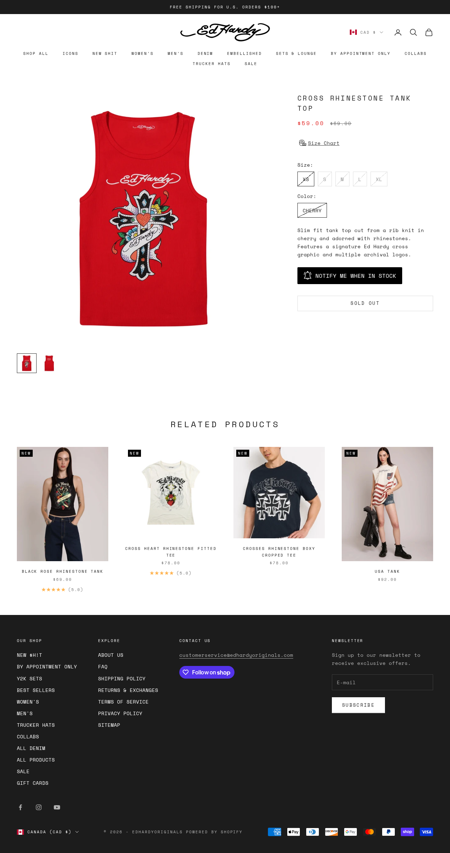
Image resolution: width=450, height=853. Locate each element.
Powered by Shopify (214, 832)
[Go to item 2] (49, 363)
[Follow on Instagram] (38, 807)
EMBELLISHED (244, 53)
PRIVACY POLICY (120, 713)
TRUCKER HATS (211, 63)
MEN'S (176, 53)
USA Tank (387, 571)
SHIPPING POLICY (122, 678)
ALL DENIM (31, 748)
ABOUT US (110, 655)
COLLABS (416, 53)
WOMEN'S (142, 53)
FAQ (103, 666)
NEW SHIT (105, 53)
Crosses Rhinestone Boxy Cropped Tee (279, 552)
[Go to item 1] (27, 363)
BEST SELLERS (36, 690)
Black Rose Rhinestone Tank (63, 571)
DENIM (205, 53)
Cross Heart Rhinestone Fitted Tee (170, 552)
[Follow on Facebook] (20, 807)
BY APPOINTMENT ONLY (361, 53)
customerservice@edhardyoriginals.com (236, 655)
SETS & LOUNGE (296, 53)
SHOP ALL (36, 53)
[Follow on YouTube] (56, 807)
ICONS (70, 53)
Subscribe (358, 704)
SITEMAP (109, 725)
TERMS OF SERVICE (123, 701)
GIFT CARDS (33, 783)
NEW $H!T (29, 655)
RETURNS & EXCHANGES (128, 690)
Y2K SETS (29, 678)
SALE (251, 63)
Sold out (365, 303)
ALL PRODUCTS (36, 759)
